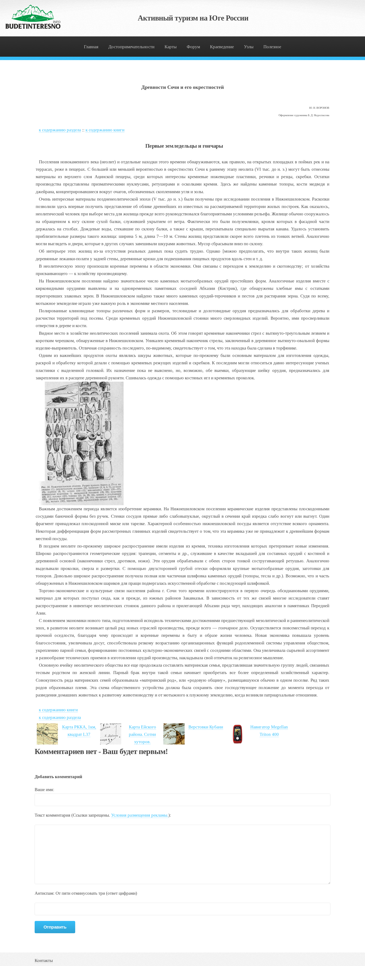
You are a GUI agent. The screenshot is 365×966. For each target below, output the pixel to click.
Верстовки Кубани (205, 726)
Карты (171, 46)
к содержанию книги (105, 129)
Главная (91, 46)
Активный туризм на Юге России (193, 18)
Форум (193, 46)
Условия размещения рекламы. (139, 815)
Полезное (272, 46)
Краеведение (222, 46)
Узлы (248, 46)
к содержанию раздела (60, 129)
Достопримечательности (131, 46)
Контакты (44, 960)
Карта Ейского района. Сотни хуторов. (142, 734)
